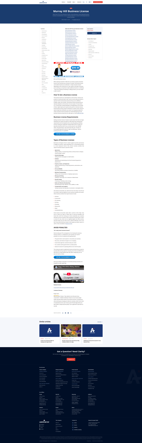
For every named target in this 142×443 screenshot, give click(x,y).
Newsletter (43, 71)
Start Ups (43, 81)
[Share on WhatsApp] (63, 313)
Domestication (58, 388)
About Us (57, 422)
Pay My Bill (69, 2)
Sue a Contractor (91, 383)
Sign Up (57, 429)
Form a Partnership (42, 381)
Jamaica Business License (70, 47)
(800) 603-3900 (80, 113)
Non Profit (43, 73)
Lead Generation (44, 63)
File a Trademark (74, 373)
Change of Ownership (59, 385)
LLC (42, 70)
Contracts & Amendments (44, 43)
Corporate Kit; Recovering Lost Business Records (64, 287)
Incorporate (44, 56)
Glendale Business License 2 (71, 41)
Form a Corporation (42, 374)
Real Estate (43, 75)
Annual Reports (44, 34)
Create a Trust (74, 380)
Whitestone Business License (71, 58)
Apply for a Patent (75, 376)
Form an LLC (41, 373)
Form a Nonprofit (42, 378)
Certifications (44, 39)
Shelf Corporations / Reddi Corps (45, 79)
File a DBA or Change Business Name (62, 381)
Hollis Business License (70, 44)
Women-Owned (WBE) (75, 387)
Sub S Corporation (45, 82)
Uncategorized (44, 87)
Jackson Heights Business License (72, 45)
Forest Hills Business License (71, 39)
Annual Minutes (58, 376)
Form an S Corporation (43, 376)
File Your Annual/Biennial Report (61, 374)
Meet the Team (58, 424)
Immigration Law (44, 55)
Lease (43, 65)
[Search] (87, 2)
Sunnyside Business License (71, 56)
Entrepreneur (44, 46)
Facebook (42, 425)
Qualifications (58, 386)
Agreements (44, 32)
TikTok (42, 427)
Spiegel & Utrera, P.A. (76, 19)
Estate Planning (44, 48)
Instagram (42, 424)
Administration (44, 30)
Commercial (44, 40)
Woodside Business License (71, 61)
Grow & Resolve (91, 369)
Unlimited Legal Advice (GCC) (93, 378)
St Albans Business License (70, 55)
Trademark (43, 86)
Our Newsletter (58, 431)
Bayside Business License (70, 31)
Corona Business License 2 (70, 33)
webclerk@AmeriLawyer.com (93, 425)
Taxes (43, 84)
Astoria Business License (70, 30)
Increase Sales (44, 58)
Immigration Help (91, 388)
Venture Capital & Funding (92, 373)
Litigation (89, 381)
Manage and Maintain (60, 369)
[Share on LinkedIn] (68, 313)
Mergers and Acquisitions (92, 374)
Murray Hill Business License (71, 50)
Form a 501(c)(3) (42, 379)
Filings (43, 51)
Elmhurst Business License (70, 35)
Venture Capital (44, 89)
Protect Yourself (75, 369)
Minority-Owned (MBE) (75, 385)
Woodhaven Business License (71, 59)
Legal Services (44, 66)
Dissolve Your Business (59, 380)
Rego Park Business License (71, 53)
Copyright (43, 45)
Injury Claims (44, 60)
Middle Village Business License (71, 49)
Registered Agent (45, 76)
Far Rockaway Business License (71, 36)
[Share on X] (71, 313)
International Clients (45, 61)
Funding (43, 53)
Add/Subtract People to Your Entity (61, 383)
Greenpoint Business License (71, 42)
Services (63, 2)
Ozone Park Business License (71, 52)
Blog (83, 2)
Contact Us (79, 2)
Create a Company (42, 369)
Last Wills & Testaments (76, 381)
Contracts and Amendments (92, 380)
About (74, 2)
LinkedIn (42, 429)
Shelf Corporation (42, 385)
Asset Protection (44, 35)
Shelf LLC (40, 386)
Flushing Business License (70, 38)
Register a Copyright (75, 374)
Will (42, 91)
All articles (99, 321)
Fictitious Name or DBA (46, 50)
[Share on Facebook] (65, 313)
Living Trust (44, 68)
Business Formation (59, 426)
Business (43, 37)
